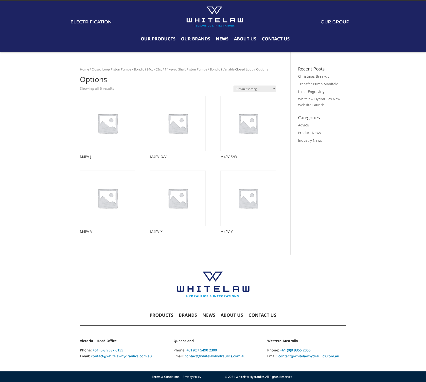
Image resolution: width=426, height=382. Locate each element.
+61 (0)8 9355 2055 (295, 350)
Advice (303, 125)
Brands (188, 315)
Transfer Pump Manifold (318, 84)
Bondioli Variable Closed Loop (231, 69)
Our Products (158, 39)
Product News (309, 132)
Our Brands (195, 39)
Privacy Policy (192, 377)
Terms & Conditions (165, 377)
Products (161, 315)
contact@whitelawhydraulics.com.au (121, 356)
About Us (245, 39)
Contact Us (276, 39)
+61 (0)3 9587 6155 (108, 350)
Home (84, 69)
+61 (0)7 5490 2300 (201, 350)
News (222, 39)
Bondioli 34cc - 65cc (148, 69)
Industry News (310, 140)
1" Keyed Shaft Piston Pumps (186, 69)
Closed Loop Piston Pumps (111, 69)
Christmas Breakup (314, 76)
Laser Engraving (311, 91)
